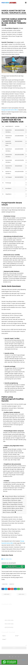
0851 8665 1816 (7, 559)
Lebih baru (6, 594)
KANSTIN (12, 584)
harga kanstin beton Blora (10, 110)
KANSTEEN (4, 584)
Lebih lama (21, 594)
